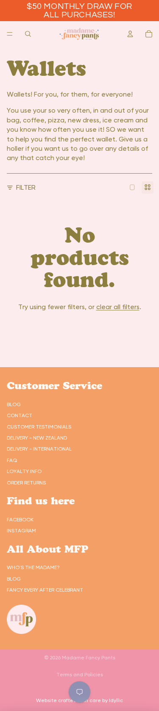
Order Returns (26, 483)
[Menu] (10, 34)
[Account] (130, 34)
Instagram (21, 531)
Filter (26, 187)
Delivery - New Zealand (37, 438)
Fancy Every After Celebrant (45, 590)
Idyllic (116, 700)
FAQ (12, 460)
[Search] (28, 34)
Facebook (20, 520)
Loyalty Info (24, 471)
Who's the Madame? (33, 567)
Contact (19, 415)
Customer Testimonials (39, 427)
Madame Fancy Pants (88, 658)
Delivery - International (39, 449)
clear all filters (117, 307)
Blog (14, 404)
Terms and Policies (79, 675)
